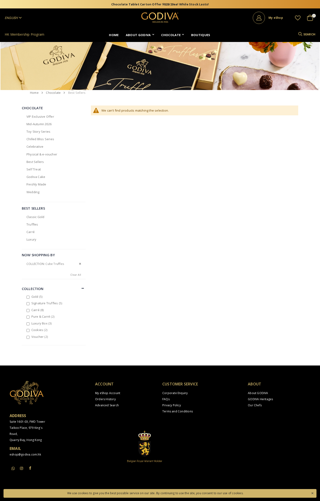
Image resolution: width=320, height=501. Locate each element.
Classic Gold (35, 217)
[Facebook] (29, 468)
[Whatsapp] (13, 468)
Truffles (32, 224)
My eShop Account (107, 393)
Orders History (105, 399)
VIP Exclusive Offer (40, 116)
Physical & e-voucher (41, 154)
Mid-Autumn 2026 (39, 124)
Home (34, 92)
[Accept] (312, 493)
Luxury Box (42, 323)
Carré (30, 232)
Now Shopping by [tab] (38, 254)
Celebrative (34, 146)
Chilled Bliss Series (40, 139)
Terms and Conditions (177, 411)
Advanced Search (107, 405)
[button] (298, 18)
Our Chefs (255, 405)
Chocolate (53, 92)
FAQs (166, 399)
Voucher (40, 337)
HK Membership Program (24, 34)
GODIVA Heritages (260, 399)
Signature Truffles (47, 303)
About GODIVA (258, 393)
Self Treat (33, 169)
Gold (37, 296)
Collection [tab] (33, 288)
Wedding (32, 192)
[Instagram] (21, 468)
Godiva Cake (35, 177)
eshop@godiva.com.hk (25, 454)
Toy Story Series (38, 131)
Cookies (39, 330)
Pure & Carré (43, 316)
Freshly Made (36, 184)
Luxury (31, 239)
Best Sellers (35, 162)
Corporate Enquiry (175, 393)
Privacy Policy (171, 405)
